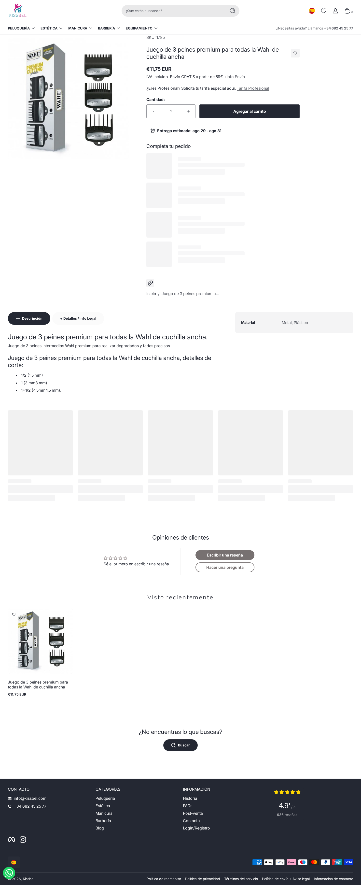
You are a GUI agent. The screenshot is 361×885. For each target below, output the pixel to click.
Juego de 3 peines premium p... (190, 293)
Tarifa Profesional (253, 88)
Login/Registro (196, 828)
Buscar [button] (184, 745)
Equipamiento (139, 28)
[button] (312, 11)
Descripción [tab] (32, 318)
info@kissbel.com (30, 798)
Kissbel (28, 879)
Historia (190, 798)
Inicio (151, 293)
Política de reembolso (164, 879)
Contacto (191, 820)
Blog (100, 828)
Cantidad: (155, 99)
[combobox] (173, 11)
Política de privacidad (202, 879)
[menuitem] (137, 798)
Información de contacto (333, 879)
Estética (49, 28)
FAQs (187, 805)
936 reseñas (287, 815)
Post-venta (193, 813)
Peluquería (19, 28)
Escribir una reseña (225, 555)
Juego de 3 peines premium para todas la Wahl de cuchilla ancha (38, 684)
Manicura (77, 28)
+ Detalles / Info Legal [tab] (78, 318)
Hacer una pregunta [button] (225, 567)
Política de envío (275, 879)
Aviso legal (301, 879)
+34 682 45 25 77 (338, 28)
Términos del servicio (241, 879)
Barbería (106, 28)
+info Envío (234, 76)
